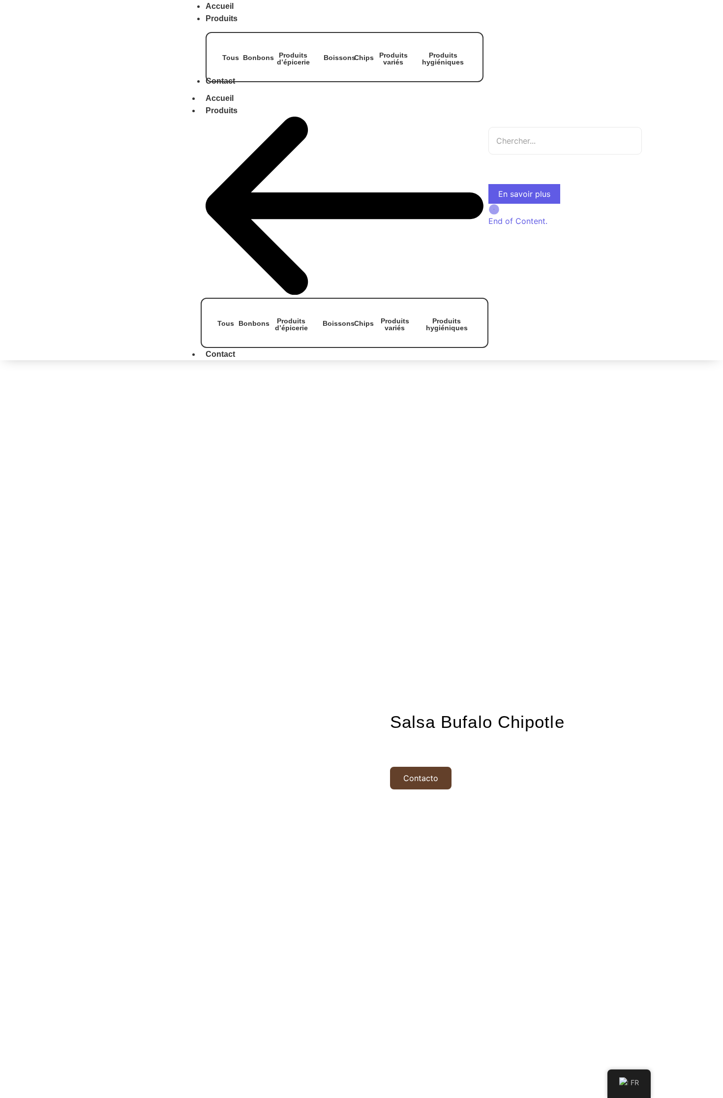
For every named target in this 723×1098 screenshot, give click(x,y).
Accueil (220, 98)
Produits (222, 110)
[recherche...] (500, 163)
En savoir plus (524, 194)
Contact (220, 354)
